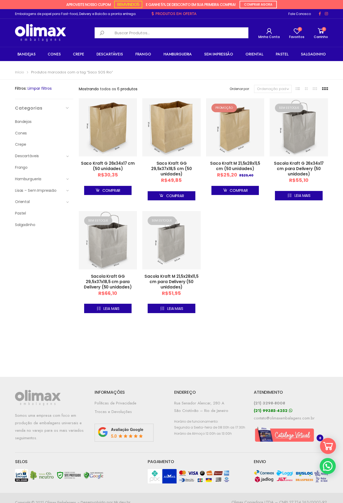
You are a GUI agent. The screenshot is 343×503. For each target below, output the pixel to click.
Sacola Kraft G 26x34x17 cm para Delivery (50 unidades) (299, 168)
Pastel (282, 54)
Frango (143, 54)
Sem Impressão (218, 54)
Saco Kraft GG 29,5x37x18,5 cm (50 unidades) (171, 168)
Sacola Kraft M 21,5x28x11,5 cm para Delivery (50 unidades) (171, 281)
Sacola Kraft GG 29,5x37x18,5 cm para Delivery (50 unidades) (108, 281)
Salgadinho (313, 54)
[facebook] (320, 14)
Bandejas (26, 54)
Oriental (254, 54)
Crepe (78, 54)
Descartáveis (109, 54)
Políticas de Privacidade (115, 403)
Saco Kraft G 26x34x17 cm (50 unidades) (108, 165)
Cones (54, 54)
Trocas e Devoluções (113, 412)
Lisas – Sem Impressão (36, 190)
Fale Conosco (299, 14)
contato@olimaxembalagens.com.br (284, 418)
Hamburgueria (177, 54)
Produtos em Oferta (175, 13)
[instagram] (326, 14)
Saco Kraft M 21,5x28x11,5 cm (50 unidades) (235, 165)
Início (19, 72)
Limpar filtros (40, 88)
